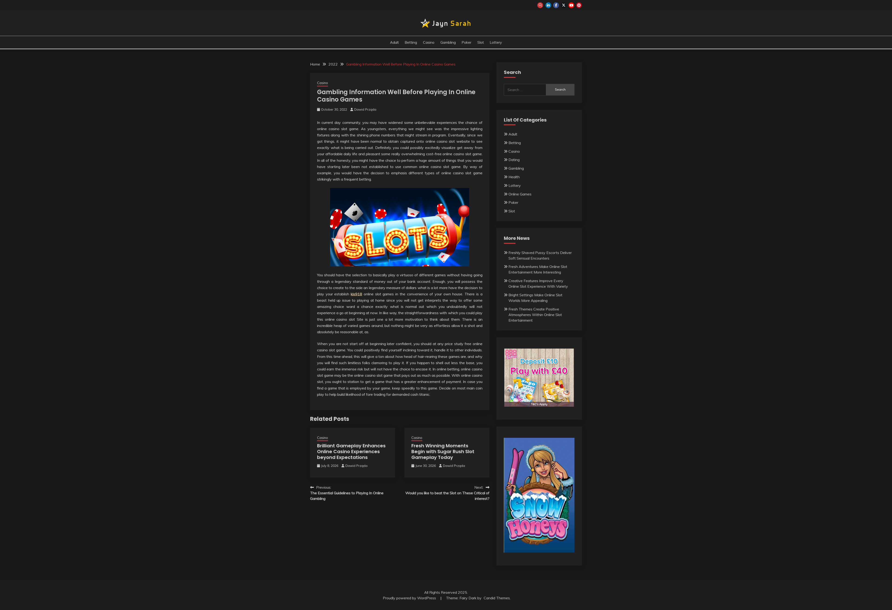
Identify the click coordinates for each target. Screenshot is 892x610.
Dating (514, 159)
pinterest (579, 5)
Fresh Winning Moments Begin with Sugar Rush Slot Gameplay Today (442, 451)
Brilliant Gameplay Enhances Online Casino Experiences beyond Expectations (351, 451)
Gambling (448, 42)
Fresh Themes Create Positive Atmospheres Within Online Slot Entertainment (535, 315)
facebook (556, 5)
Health (514, 177)
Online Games (519, 194)
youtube (571, 5)
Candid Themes (497, 598)
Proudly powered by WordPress (410, 598)
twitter (564, 5)
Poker (466, 42)
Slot (480, 42)
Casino (428, 42)
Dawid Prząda (365, 109)
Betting (411, 42)
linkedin (548, 5)
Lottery (496, 42)
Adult (394, 42)
